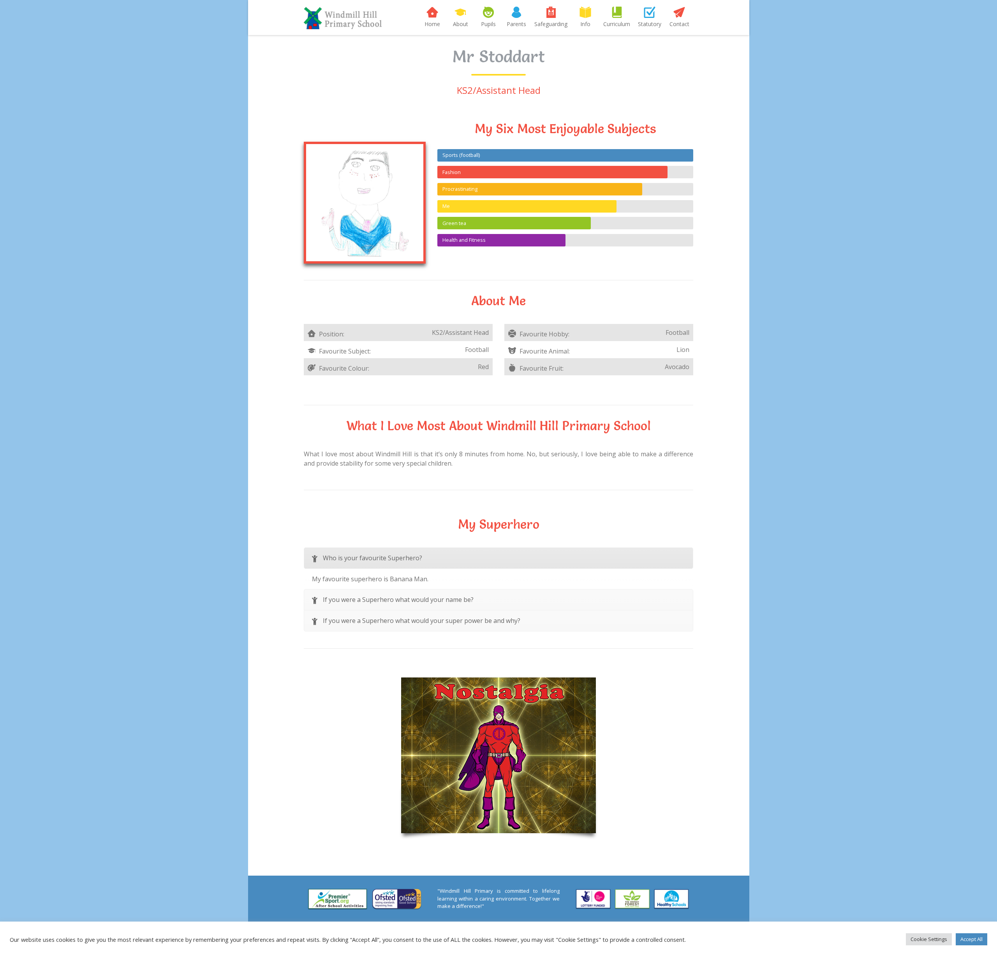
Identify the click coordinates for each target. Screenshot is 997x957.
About (460, 24)
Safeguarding (550, 24)
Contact (679, 24)
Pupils (488, 24)
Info (585, 24)
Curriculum (616, 24)
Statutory (649, 24)
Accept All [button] (971, 939)
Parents (516, 24)
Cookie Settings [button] (929, 939)
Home (432, 24)
